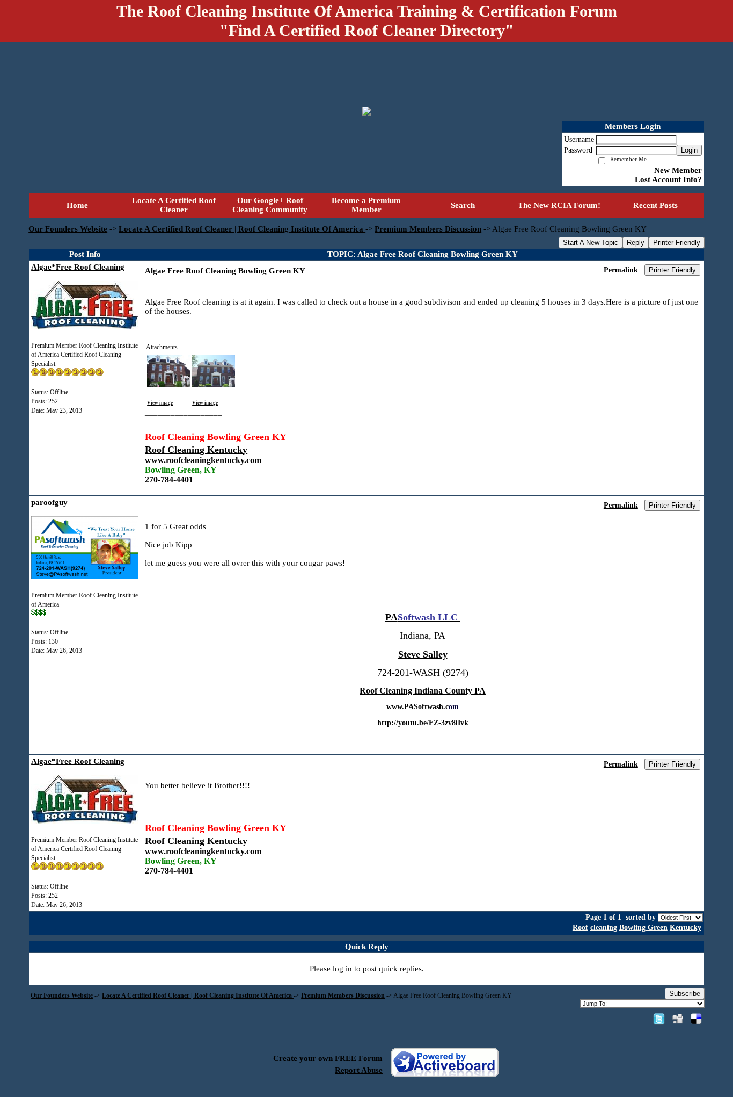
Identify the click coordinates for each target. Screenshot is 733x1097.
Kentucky (685, 927)
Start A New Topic (590, 243)
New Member (678, 170)
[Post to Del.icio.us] (696, 1018)
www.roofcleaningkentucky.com (203, 460)
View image (160, 403)
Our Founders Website (67, 229)
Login (689, 150)
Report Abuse (359, 1070)
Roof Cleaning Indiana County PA (423, 690)
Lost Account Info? (668, 179)
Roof (580, 927)
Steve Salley (423, 654)
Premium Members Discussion (428, 229)
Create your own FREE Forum (328, 1058)
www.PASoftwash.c (417, 707)
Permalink (621, 270)
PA (391, 617)
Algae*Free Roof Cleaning (77, 267)
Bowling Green (643, 927)
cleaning (603, 927)
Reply (635, 243)
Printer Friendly (676, 243)
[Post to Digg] (678, 1018)
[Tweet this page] (659, 1018)
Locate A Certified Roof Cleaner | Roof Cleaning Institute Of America (242, 229)
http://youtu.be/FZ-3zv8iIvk (422, 723)
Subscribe (684, 994)
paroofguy (49, 502)
